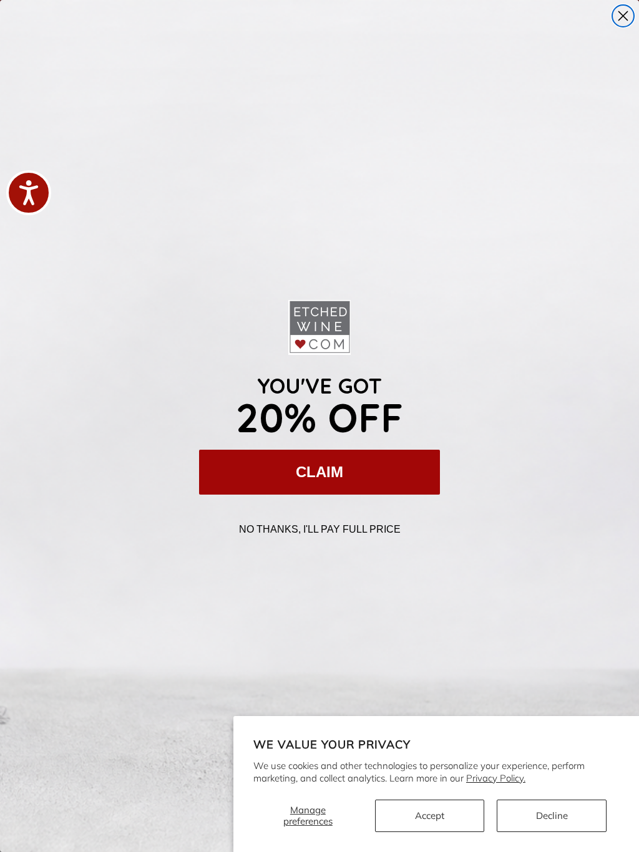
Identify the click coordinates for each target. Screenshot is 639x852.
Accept (429, 815)
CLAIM (319, 471)
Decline (552, 815)
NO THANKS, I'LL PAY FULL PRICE (320, 529)
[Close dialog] (623, 16)
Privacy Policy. (495, 778)
